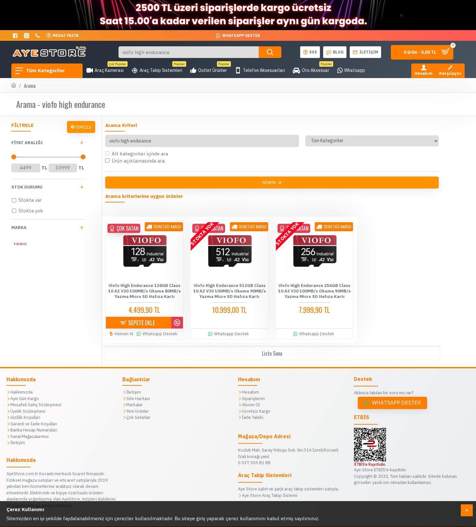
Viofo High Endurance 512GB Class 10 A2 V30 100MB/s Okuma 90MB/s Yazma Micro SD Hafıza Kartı (229, 291)
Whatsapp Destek (396, 402)
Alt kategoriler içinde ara (140, 154)
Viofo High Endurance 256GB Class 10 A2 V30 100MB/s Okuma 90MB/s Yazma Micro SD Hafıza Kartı (314, 291)
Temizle (83, 127)
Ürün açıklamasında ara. (138, 161)
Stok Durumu (26, 187)
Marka (19, 227)
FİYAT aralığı (27, 142)
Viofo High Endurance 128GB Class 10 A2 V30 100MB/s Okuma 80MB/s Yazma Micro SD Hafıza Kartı (144, 291)
